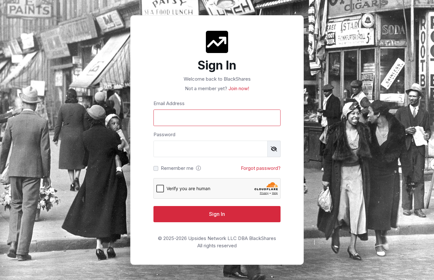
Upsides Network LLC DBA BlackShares (232, 238)
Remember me (177, 168)
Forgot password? (261, 168)
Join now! (238, 88)
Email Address (169, 103)
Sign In (217, 214)
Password (164, 134)
